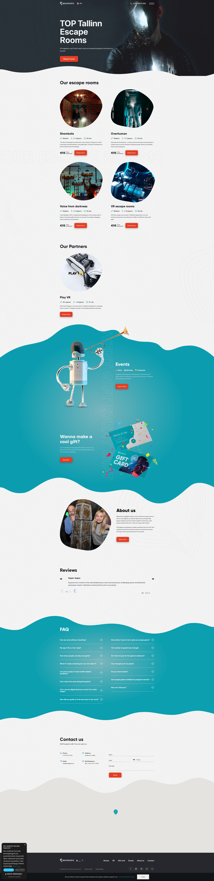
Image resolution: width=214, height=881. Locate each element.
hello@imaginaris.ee (68, 763)
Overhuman (119, 133)
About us (140, 861)
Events (131, 861)
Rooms (106, 861)
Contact (151, 861)
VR (113, 861)
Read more (69, 58)
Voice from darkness (73, 206)
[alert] (14, 861)
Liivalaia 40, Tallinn (90, 755)
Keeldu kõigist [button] (20, 870)
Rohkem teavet (16, 866)
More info (122, 539)
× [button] (24, 844)
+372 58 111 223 (67, 755)
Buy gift (66, 460)
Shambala (67, 133)
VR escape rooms (122, 206)
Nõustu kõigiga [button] (8, 870)
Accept (143, 876)
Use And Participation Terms (126, 877)
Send (115, 775)
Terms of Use (88, 869)
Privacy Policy (99, 869)
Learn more (121, 386)
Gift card (121, 861)
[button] (75, 591)
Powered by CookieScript (14, 876)
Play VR (65, 297)
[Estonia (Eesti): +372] (134, 760)
